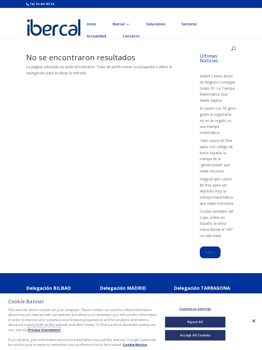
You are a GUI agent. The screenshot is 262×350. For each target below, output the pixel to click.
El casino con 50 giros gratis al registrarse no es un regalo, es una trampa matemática (218, 120)
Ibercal (119, 24)
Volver (210, 252)
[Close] (253, 321)
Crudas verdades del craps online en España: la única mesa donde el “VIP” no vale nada (216, 223)
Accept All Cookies (195, 335)
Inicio (91, 24)
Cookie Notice (135, 344)
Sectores (189, 24)
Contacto (131, 36)
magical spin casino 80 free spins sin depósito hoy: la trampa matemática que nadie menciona (216, 191)
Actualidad (96, 36)
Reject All (195, 322)
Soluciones (155, 24)
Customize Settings (195, 309)
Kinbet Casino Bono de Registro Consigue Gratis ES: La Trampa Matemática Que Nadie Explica (217, 88)
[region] (131, 321)
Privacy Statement (44, 329)
